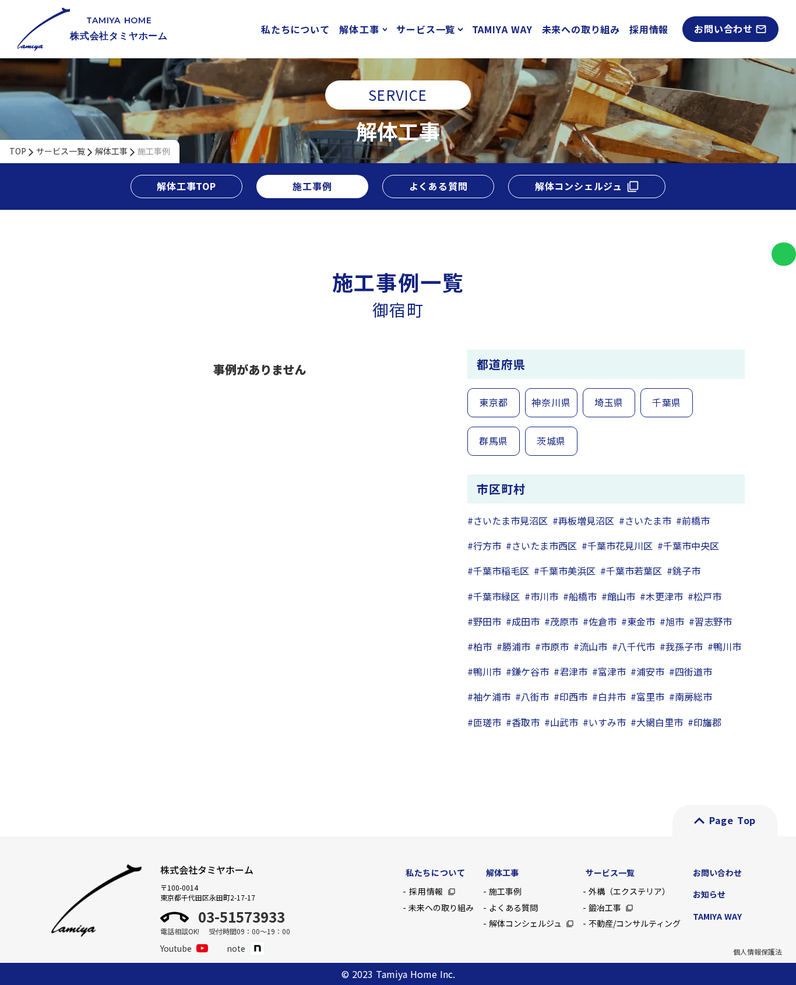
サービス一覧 (60, 151)
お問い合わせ (717, 872)
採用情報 (648, 29)
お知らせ (709, 894)
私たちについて (295, 29)
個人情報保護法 (757, 951)
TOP (17, 151)
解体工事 (111, 151)
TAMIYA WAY (502, 29)
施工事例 (154, 151)
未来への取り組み (581, 29)
